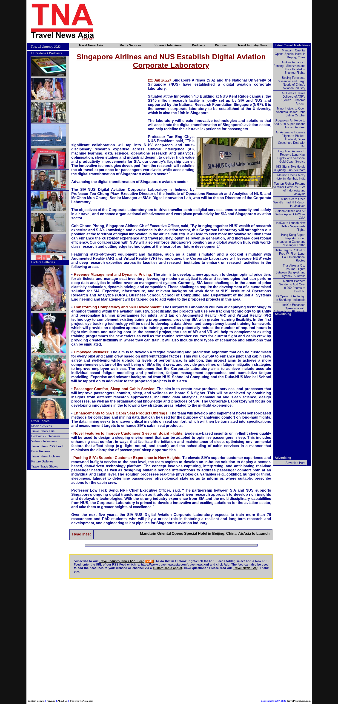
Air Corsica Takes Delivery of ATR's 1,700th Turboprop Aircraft (293, 98)
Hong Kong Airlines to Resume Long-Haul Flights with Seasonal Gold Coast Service (291, 156)
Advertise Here (295, 463)
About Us (62, 701)
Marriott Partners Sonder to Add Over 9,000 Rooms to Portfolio (292, 286)
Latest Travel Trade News (292, 45)
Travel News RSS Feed (47, 446)
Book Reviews (40, 451)
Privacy (51, 701)
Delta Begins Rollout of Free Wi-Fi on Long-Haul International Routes (290, 255)
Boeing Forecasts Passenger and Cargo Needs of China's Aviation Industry (291, 83)
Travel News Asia (91, 45)
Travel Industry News (252, 45)
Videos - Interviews (44, 441)
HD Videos (38, 53)
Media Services (130, 45)
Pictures (221, 45)
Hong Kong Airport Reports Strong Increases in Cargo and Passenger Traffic (290, 240)
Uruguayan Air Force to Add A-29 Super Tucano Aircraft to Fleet (289, 124)
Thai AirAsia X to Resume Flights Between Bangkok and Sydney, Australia (290, 271)
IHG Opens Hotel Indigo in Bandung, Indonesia (289, 298)
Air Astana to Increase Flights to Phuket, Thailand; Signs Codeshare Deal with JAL (290, 139)
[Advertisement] (211, 21)
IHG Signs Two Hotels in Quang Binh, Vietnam (289, 168)
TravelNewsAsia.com (81, 701)
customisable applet (167, 568)
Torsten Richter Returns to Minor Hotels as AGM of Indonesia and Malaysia (289, 189)
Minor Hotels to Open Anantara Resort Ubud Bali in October (290, 112)
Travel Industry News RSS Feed (121, 561)
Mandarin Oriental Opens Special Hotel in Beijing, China (176, 533)
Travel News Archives (45, 456)
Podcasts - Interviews (45, 436)
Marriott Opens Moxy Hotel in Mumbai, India (290, 176)
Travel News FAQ (245, 568)
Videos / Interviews (168, 45)
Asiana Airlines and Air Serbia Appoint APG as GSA (290, 214)
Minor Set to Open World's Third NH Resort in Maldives (289, 202)
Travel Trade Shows (44, 466)
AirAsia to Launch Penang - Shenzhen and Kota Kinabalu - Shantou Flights (289, 67)
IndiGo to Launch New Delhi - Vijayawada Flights (290, 226)
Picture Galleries (43, 262)
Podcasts (198, 45)
